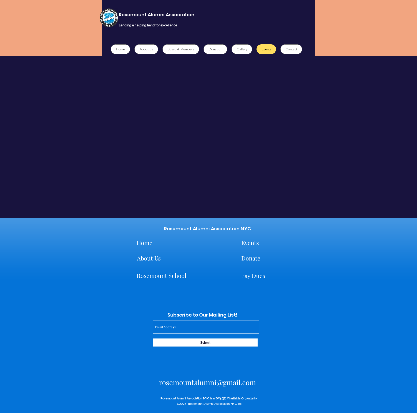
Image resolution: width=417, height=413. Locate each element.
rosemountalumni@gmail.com (207, 382)
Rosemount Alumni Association (156, 14)
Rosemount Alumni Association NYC (207, 228)
